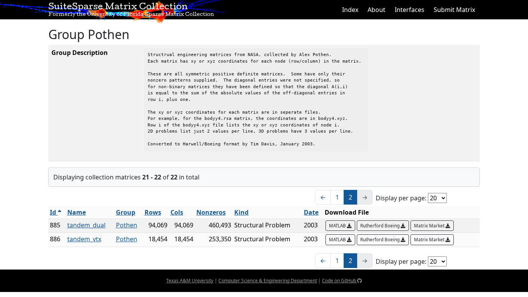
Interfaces (409, 9)
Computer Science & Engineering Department (267, 280)
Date (311, 212)
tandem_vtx (84, 239)
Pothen (126, 225)
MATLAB (338, 226)
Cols (176, 212)
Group (125, 212)
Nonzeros (211, 212)
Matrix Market (430, 226)
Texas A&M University (189, 280)
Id (54, 212)
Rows (153, 212)
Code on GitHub (339, 280)
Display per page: (401, 198)
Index (350, 9)
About (376, 9)
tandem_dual (86, 225)
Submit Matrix (454, 9)
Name (76, 212)
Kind (241, 212)
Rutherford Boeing (380, 226)
